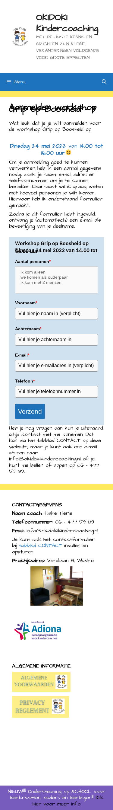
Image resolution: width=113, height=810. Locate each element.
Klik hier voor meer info (68, 800)
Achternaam (28, 328)
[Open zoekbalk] (104, 82)
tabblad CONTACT (40, 545)
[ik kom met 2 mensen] (56, 282)
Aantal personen (33, 261)
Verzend (30, 411)
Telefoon (25, 381)
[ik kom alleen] (56, 272)
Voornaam (26, 302)
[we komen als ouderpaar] (56, 277)
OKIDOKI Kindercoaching (67, 23)
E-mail (22, 355)
